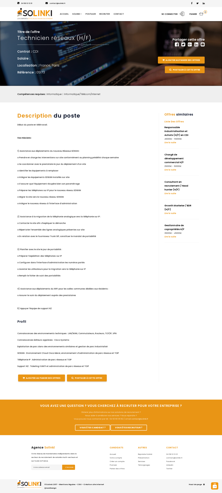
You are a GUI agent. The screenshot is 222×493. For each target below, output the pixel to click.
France (44, 65)
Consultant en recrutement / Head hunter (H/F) (176, 185)
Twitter (169, 468)
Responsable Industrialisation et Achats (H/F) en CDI (176, 131)
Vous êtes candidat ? (92, 427)
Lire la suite (170, 142)
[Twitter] (183, 44)
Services (141, 461)
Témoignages (144, 465)
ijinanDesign (50, 488)
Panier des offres (117, 468)
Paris (55, 65)
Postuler (113, 465)
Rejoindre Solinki (145, 454)
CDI (35, 51)
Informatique (54, 94)
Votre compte (116, 458)
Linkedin (169, 465)
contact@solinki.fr (57, 3)
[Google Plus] (190, 44)
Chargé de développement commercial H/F (174, 158)
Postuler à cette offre (186, 69)
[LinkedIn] (196, 44)
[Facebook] (177, 44)
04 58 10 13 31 (26, 3)
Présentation (143, 458)
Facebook (170, 461)
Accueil (113, 454)
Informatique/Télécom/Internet (82, 94)
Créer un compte (117, 461)
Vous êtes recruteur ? (128, 427)
